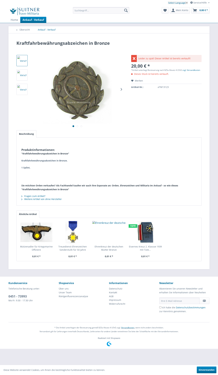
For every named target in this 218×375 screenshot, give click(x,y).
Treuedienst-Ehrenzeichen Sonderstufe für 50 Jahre (72, 248)
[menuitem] (101, 10)
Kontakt (113, 292)
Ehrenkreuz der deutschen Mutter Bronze (109, 248)
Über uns (64, 288)
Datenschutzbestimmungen (191, 307)
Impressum (115, 299)
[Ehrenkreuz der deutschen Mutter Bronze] (109, 232)
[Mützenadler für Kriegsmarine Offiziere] (36, 232)
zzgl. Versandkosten (191, 70)
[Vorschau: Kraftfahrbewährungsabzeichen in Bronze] (22, 60)
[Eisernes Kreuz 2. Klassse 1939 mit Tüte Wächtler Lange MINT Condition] (145, 232)
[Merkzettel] (165, 10)
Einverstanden (206, 369)
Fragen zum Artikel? (34, 196)
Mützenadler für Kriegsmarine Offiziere (36, 248)
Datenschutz (115, 288)
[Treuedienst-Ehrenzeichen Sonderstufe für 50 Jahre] (72, 232)
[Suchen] (126, 10)
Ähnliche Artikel (28, 214)
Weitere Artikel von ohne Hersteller (43, 199)
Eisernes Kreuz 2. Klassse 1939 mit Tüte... (145, 248)
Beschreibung (26, 133)
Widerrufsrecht (117, 303)
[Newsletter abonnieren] (204, 301)
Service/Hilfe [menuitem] (200, 2)
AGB (111, 296)
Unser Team (65, 292)
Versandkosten (127, 327)
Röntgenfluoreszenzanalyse (73, 296)
